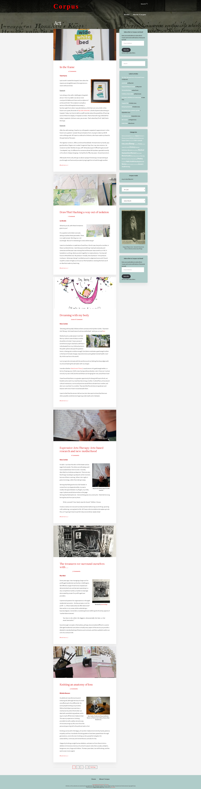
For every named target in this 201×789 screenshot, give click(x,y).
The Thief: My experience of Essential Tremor (133, 77)
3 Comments (76, 571)
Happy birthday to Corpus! (128, 86)
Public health (130, 161)
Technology (136, 164)
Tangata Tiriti (125, 103)
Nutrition (124, 158)
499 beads (124, 83)
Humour (137, 147)
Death (140, 140)
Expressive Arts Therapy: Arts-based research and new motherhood (81, 449)
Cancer (124, 140)
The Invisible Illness (127, 90)
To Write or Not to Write (128, 94)
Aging (136, 136)
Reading (136, 161)
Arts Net (113, 787)
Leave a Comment (77, 319)
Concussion (131, 140)
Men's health (139, 153)
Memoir (133, 153)
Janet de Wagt (104, 604)
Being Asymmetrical (127, 106)
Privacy (107, 784)
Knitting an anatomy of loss (76, 684)
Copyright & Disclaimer (98, 784)
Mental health (126, 156)
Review (124, 164)
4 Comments (72, 71)
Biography (141, 138)
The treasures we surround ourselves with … (82, 565)
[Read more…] (64, 165)
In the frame (67, 67)
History (132, 147)
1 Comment (71, 216)
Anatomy (127, 138)
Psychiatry (124, 161)
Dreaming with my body (74, 315)
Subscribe (126, 50)
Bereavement (135, 138)
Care (127, 140)
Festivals (136, 144)
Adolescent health (126, 135)
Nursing (142, 156)
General (143, 144)
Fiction (140, 144)
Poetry (140, 159)
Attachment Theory (77, 368)
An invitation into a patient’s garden (131, 110)
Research (142, 161)
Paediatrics (128, 158)
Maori (136, 150)
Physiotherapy (134, 158)
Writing (128, 166)
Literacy (133, 150)
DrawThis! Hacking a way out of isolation (84, 212)
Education (125, 144)
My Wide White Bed (84, 110)
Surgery (132, 164)
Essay (131, 144)
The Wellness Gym (126, 116)
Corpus (66, 6)
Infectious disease (127, 150)
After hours (132, 135)
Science (128, 164)
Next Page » (93, 768)
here (104, 331)
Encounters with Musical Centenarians (131, 97)
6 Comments (75, 455)
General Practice (125, 147)
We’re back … (125, 119)
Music (132, 156)
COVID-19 (136, 140)
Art (131, 138)
